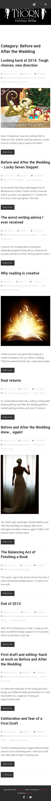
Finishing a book (39, 445)
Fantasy (36, 393)
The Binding (23, 82)
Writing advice (6, 239)
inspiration (18, 740)
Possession (15, 82)
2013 (11, 620)
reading (10, 290)
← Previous (7, 775)
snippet (39, 180)
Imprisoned (41, 78)
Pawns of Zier (5, 82)
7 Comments (39, 441)
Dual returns (11, 380)
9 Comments (38, 176)
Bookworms (28, 78)
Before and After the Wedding (13, 78)
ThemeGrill (43, 790)
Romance (4, 449)
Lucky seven (31, 180)
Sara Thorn (26, 74)
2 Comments (37, 231)
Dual (34, 78)
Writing (44, 235)
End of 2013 (11, 604)
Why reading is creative (20, 273)
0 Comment (41, 74)
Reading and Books (31, 235)
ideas (2, 681)
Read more (8, 152)
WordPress (29, 793)
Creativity (4, 290)
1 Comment (36, 282)
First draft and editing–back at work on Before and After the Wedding (24, 659)
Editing (43, 677)
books (43, 286)
